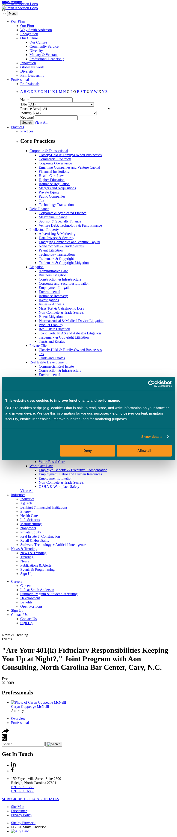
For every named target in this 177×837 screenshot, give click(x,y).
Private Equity (49, 192)
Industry (26, 113)
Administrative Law (53, 271)
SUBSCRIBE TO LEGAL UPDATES (30, 799)
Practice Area (30, 109)
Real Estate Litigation (54, 329)
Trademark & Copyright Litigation (64, 263)
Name (24, 100)
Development (30, 598)
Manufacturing (31, 524)
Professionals (20, 80)
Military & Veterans (44, 55)
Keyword (27, 118)
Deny (87, 451)
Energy (25, 511)
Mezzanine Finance (53, 217)
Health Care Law (51, 176)
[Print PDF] (4, 739)
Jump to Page (11, 2)
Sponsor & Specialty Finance (60, 221)
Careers (16, 581)
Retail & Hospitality (34, 540)
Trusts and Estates (52, 341)
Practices (17, 127)
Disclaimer (19, 811)
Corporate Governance (55, 163)
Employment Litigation (55, 288)
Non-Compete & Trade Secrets (61, 246)
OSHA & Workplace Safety (59, 487)
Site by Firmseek (23, 823)
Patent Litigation (51, 250)
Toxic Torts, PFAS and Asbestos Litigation (70, 333)
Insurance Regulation (54, 184)
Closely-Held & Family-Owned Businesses (70, 155)
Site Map (17, 807)
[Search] (4, 13)
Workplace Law (41, 466)
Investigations (49, 300)
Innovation (28, 63)
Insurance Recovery (53, 296)
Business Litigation (53, 275)
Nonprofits (28, 528)
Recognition (29, 34)
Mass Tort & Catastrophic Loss (61, 308)
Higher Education (52, 180)
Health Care (29, 516)
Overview (18, 718)
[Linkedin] (13, 765)
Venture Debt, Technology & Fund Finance (70, 225)
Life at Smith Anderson (37, 590)
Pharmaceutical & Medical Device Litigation (71, 321)
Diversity (36, 51)
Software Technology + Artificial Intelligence (53, 545)
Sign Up (26, 574)
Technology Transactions (57, 205)
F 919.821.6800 (22, 791)
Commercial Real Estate (56, 366)
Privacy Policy (21, 815)
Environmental (49, 292)
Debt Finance (39, 209)
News (24, 561)
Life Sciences (30, 520)
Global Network (32, 67)
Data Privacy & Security (56, 238)
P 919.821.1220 (22, 787)
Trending (26, 557)
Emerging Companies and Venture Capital (69, 167)
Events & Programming (37, 569)
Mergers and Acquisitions (57, 188)
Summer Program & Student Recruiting (49, 594)
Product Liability (51, 325)
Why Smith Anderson (36, 30)
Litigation (37, 267)
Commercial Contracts (55, 159)
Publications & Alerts (35, 565)
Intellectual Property (44, 229)
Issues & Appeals (51, 304)
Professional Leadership (47, 59)
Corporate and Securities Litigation (64, 283)
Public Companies (52, 196)
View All (40, 122)
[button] (5, 732)
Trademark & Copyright (56, 258)
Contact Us (19, 615)
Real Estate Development (48, 362)
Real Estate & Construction (40, 536)
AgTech (26, 503)
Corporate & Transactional (49, 151)
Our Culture (29, 38)
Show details (151, 437)
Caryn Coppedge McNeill (30, 706)
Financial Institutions (54, 171)
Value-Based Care (52, 462)
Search (27, 122)
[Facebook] (12, 771)
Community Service (44, 46)
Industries (18, 495)
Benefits (26, 602)
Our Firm (18, 21)
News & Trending (24, 549)
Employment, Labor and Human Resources (70, 474)
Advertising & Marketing (57, 234)
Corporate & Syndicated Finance (62, 213)
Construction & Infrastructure (60, 279)
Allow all (144, 451)
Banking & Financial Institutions (44, 507)
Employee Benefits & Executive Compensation (73, 470)
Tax (41, 200)
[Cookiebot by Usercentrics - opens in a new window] (151, 383)
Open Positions (31, 606)
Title (23, 104)
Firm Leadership (32, 75)
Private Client (39, 346)
